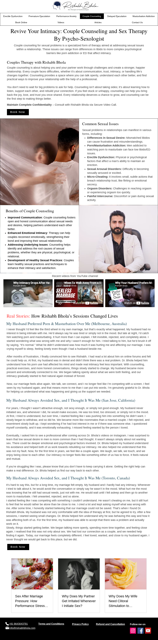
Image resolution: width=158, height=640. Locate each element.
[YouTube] (148, 631)
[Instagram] (133, 631)
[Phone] (7, 624)
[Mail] (7, 628)
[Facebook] (140, 631)
